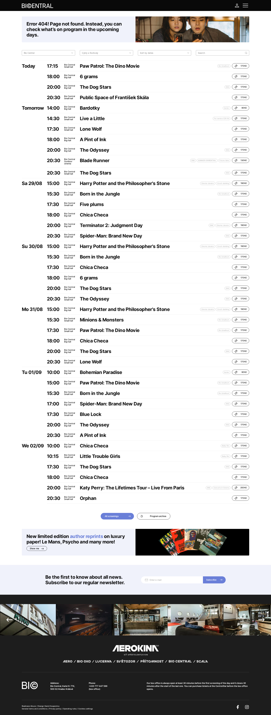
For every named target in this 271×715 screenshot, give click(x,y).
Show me (35, 548)
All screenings (112, 516)
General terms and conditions (35, 709)
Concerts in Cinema (221, 488)
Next (261, 620)
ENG (227, 87)
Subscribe (211, 579)
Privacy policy (55, 709)
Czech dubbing (223, 183)
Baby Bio (225, 446)
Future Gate (224, 160)
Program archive (158, 516)
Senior (226, 108)
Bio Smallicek (224, 66)
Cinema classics (207, 183)
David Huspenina (52, 706)
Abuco (33, 706)
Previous (9, 620)
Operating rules (70, 709)
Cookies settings (85, 709)
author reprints (86, 536)
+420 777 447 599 (98, 686)
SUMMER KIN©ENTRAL (207, 160)
